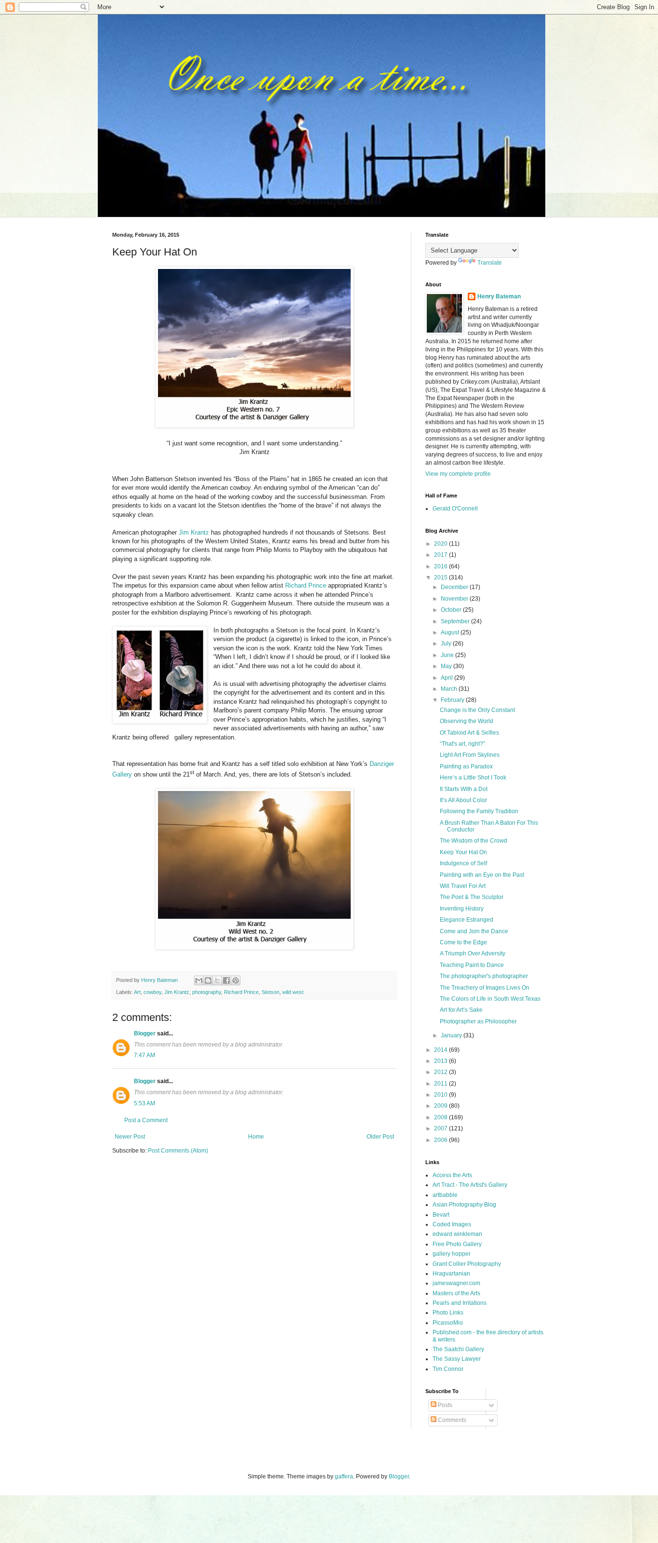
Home (256, 1136)
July (447, 643)
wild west (292, 992)
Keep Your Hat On (463, 852)
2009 (441, 1105)
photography (206, 992)
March (450, 688)
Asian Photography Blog (464, 1204)
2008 (441, 1117)
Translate (489, 262)
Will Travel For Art (463, 886)
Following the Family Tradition (479, 811)
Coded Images (452, 1224)
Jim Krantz (194, 532)
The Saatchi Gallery (458, 1349)
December (455, 587)
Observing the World (466, 721)
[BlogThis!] (208, 980)
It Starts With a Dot (463, 789)
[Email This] (199, 980)
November (455, 598)
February (453, 700)
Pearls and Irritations (460, 1303)
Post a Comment (146, 1120)
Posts (444, 1405)
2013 (441, 1061)
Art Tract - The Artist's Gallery (470, 1184)
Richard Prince (305, 585)
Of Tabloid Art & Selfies (469, 732)
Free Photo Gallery (457, 1244)
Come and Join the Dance (474, 931)
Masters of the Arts (456, 1293)
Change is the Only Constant (477, 710)
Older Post (380, 1136)
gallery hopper (452, 1253)
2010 (441, 1094)
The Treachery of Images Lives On (484, 987)
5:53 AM (144, 1103)
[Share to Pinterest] (235, 980)
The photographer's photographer (484, 976)
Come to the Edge (463, 942)
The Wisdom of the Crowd (473, 840)
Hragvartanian (451, 1273)
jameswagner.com (456, 1283)
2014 (441, 1050)
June (448, 655)
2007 (441, 1128)
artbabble (445, 1195)
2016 (441, 566)
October (452, 609)
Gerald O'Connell (455, 508)
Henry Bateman (499, 296)
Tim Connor (448, 1369)
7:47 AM (144, 1055)
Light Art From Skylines (470, 754)
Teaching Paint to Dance (472, 965)
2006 (441, 1140)
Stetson (270, 992)
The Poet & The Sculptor (471, 897)
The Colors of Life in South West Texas (490, 998)
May (447, 666)
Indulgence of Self (463, 863)
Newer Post (130, 1136)
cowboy (152, 992)
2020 (441, 543)
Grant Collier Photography (467, 1264)
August (451, 632)
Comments (451, 1420)
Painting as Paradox (466, 766)
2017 (441, 554)
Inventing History (462, 908)
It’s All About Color (463, 800)
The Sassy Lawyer (457, 1358)
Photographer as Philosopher (478, 1021)
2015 (441, 577)
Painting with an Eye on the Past (482, 875)
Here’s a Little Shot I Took (473, 777)
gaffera (344, 1476)
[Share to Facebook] (226, 980)
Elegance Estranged (466, 919)
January (452, 1035)
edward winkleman (457, 1234)
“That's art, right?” (462, 743)
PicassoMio (448, 1322)
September (456, 621)
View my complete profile (458, 473)
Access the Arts (452, 1175)
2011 (441, 1083)
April (447, 677)
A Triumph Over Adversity (472, 953)
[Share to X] (217, 980)
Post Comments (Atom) (178, 1150)
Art (137, 992)
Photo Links (448, 1312)
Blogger (145, 1033)
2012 (441, 1072)
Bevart (441, 1214)
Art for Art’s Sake (461, 1009)
